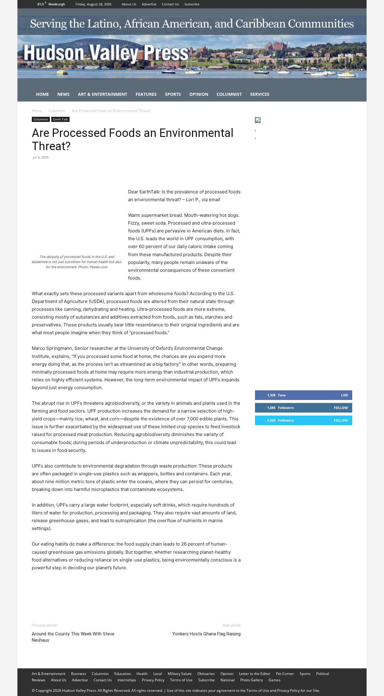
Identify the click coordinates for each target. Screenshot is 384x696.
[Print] (107, 171)
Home (42, 94)
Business (78, 673)
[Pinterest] (65, 171)
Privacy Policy (153, 679)
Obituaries (206, 673)
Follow (341, 407)
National (227, 679)
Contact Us (170, 4)
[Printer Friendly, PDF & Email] (211, 584)
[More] (148, 171)
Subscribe (192, 4)
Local (157, 673)
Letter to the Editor (254, 673)
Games (274, 679)
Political (322, 673)
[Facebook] (327, 4)
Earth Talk (60, 119)
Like (344, 395)
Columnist (229, 94)
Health (142, 673)
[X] (347, 4)
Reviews (38, 679)
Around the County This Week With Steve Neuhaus (73, 637)
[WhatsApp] (79, 171)
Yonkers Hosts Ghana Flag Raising (206, 634)
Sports (173, 94)
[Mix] (121, 171)
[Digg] (134, 171)
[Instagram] (337, 4)
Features (146, 94)
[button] (345, 95)
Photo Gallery (251, 679)
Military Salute (180, 673)
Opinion (198, 94)
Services (259, 94)
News (63, 94)
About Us (129, 4)
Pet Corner (285, 673)
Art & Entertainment (102, 94)
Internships (127, 679)
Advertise (149, 4)
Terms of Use (181, 679)
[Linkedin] (93, 171)
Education (122, 673)
